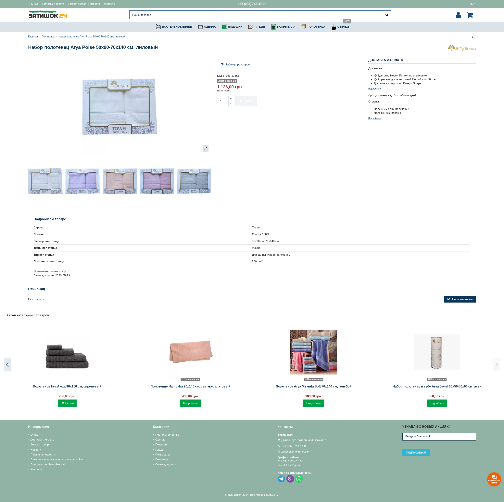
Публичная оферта (43, 454)
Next (496, 364)
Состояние (41, 271)
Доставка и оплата (53, 3)
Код (219, 75)
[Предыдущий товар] (473, 36)
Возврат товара (77, 3)
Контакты (109, 3)
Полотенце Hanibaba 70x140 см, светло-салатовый (190, 386)
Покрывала (162, 454)
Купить (248, 100)
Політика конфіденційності (48, 464)
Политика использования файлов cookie (57, 459)
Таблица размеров (237, 64)
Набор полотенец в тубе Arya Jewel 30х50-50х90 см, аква (437, 386)
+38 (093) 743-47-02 (252, 4)
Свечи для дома (165, 464)
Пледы (159, 449)
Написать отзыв (461, 299)
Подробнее (374, 88)
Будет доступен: (44, 275)
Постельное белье (167, 434)
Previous (7, 364)
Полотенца (162, 459)
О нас (35, 3)
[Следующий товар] (475, 36)
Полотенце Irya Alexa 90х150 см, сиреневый (67, 386)
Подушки (161, 444)
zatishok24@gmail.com (295, 451)
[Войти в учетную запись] (458, 15)
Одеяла (160, 439)
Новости (95, 3)
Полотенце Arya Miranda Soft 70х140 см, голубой (314, 386)
